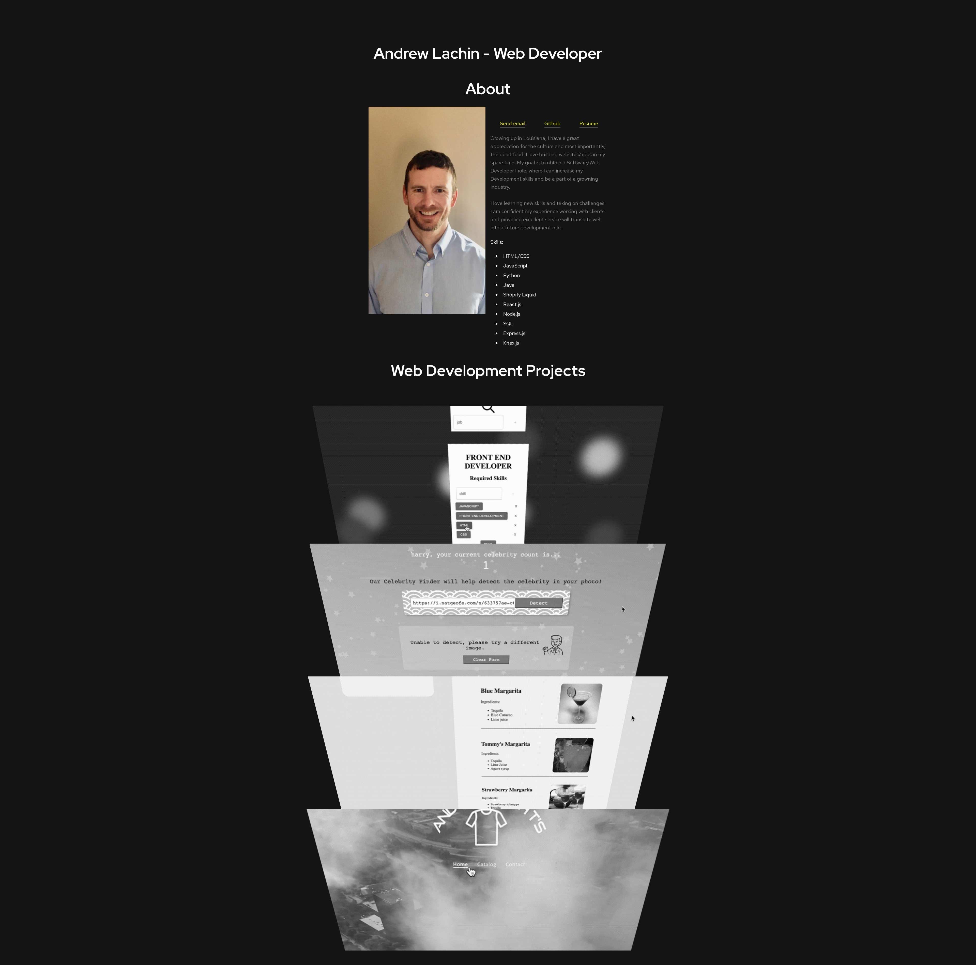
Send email (512, 123)
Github (552, 123)
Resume (589, 123)
